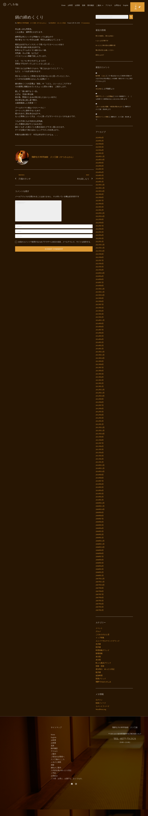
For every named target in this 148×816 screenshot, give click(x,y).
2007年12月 (100, 579)
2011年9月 (100, 437)
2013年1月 (100, 386)
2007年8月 (100, 591)
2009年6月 (100, 522)
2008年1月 (100, 575)
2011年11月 (100, 431)
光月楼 (98, 644)
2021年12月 (100, 245)
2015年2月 (100, 317)
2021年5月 (100, 267)
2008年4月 (100, 566)
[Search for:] (112, 17)
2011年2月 (100, 459)
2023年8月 (100, 197)
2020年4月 (100, 276)
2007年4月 (100, 604)
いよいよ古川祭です (102, 41)
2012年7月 (100, 405)
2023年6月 (100, 204)
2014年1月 (100, 349)
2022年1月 (100, 242)
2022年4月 (100, 235)
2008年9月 (100, 550)
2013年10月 (100, 358)
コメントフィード (102, 706)
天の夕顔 (98, 89)
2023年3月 (100, 207)
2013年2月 (100, 383)
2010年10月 (100, 471)
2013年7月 (100, 368)
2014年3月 (100, 342)
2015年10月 (100, 295)
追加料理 (99, 675)
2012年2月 (100, 421)
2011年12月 (100, 427)
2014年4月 (100, 339)
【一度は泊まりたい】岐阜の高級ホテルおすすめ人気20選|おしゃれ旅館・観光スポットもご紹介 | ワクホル (114, 79)
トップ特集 (100, 638)
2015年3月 (100, 314)
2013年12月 (100, 352)
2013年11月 (100, 355)
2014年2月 (100, 345)
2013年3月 (100, 380)
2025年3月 (100, 153)
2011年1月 (100, 462)
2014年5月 (100, 336)
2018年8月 (100, 279)
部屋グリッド (101, 679)
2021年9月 (100, 254)
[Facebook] (72, 784)
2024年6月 (100, 166)
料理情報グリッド (102, 650)
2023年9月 (100, 194)
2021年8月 (100, 257)
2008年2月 (100, 572)
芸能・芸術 (100, 666)
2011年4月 (100, 453)
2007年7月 (100, 594)
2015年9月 (100, 298)
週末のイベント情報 (102, 117)
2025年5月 (100, 147)
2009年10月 (100, 509)
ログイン (99, 700)
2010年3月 (100, 494)
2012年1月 (100, 424)
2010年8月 (100, 478)
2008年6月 (100, 560)
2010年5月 (100, 487)
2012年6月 (100, 409)
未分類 (98, 657)
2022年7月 (100, 226)
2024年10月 (100, 160)
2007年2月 (100, 610)
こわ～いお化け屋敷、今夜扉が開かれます (109, 107)
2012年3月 (100, 418)
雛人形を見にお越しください (105, 50)
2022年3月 (100, 238)
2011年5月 (100, 449)
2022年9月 (100, 219)
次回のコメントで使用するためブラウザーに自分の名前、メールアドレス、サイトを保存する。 (55, 242)
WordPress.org (101, 709)
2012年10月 (100, 396)
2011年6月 (100, 446)
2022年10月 (100, 216)
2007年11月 (100, 582)
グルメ (98, 631)
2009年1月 (100, 538)
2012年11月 (100, 393)
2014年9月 (100, 323)
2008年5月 (100, 563)
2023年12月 (100, 185)
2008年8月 (100, 553)
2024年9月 (100, 163)
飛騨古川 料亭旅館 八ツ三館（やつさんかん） (32, 23)
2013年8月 (100, 364)
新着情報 (99, 653)
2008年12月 (100, 541)
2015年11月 (100, 292)
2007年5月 (100, 601)
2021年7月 (100, 260)
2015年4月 (100, 311)
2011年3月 (100, 456)
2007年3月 (100, 607)
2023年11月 (100, 188)
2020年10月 (100, 273)
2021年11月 (100, 248)
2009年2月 (100, 534)
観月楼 (98, 672)
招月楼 (98, 647)
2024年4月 (100, 172)
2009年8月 (100, 516)
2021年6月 (100, 264)
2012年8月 (100, 402)
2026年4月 (100, 138)
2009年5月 (100, 525)
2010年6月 (100, 484)
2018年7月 (100, 282)
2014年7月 (100, 330)
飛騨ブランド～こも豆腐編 (104, 96)
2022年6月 (100, 229)
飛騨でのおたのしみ (103, 682)
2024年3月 (100, 175)
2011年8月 (100, 440)
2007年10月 (100, 585)
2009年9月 (100, 512)
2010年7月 (100, 481)
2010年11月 (100, 468)
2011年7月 (100, 443)
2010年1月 (100, 500)
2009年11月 (100, 506)
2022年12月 (100, 213)
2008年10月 (100, 547)
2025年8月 (100, 144)
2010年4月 (100, 490)
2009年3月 (100, 531)
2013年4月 (100, 377)
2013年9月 (100, 361)
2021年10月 (100, 251)
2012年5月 (100, 412)
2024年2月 (100, 179)
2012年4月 (100, 415)
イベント (99, 628)
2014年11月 (100, 320)
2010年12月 (100, 465)
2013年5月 (100, 374)
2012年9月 (100, 399)
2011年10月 (100, 434)
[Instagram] (76, 784)
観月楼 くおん (101, 76)
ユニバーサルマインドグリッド (108, 641)
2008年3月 (100, 569)
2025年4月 (100, 150)
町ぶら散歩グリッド (103, 663)
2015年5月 (100, 308)
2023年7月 (100, 201)
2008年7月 (100, 557)
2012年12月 (100, 390)
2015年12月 (100, 289)
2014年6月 (100, 333)
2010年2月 (100, 497)
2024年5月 (100, 169)
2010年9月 (100, 475)
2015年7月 (100, 304)
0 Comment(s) (85, 23)
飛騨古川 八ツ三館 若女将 (120, 117)
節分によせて (100, 55)
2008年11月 (100, 544)
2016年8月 (100, 286)
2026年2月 (100, 141)
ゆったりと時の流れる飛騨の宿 (105, 45)
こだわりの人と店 (102, 634)
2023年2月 (100, 210)
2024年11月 (100, 156)
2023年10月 (100, 191)
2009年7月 (100, 519)
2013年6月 (100, 371)
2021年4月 (100, 270)
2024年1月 (100, 182)
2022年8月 (100, 223)
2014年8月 (100, 327)
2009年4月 (100, 528)
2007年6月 (100, 598)
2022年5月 (100, 232)
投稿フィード (101, 703)
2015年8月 (100, 301)
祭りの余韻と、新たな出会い (105, 36)
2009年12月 (100, 503)
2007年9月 (100, 588)
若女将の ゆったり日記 (58, 23)
